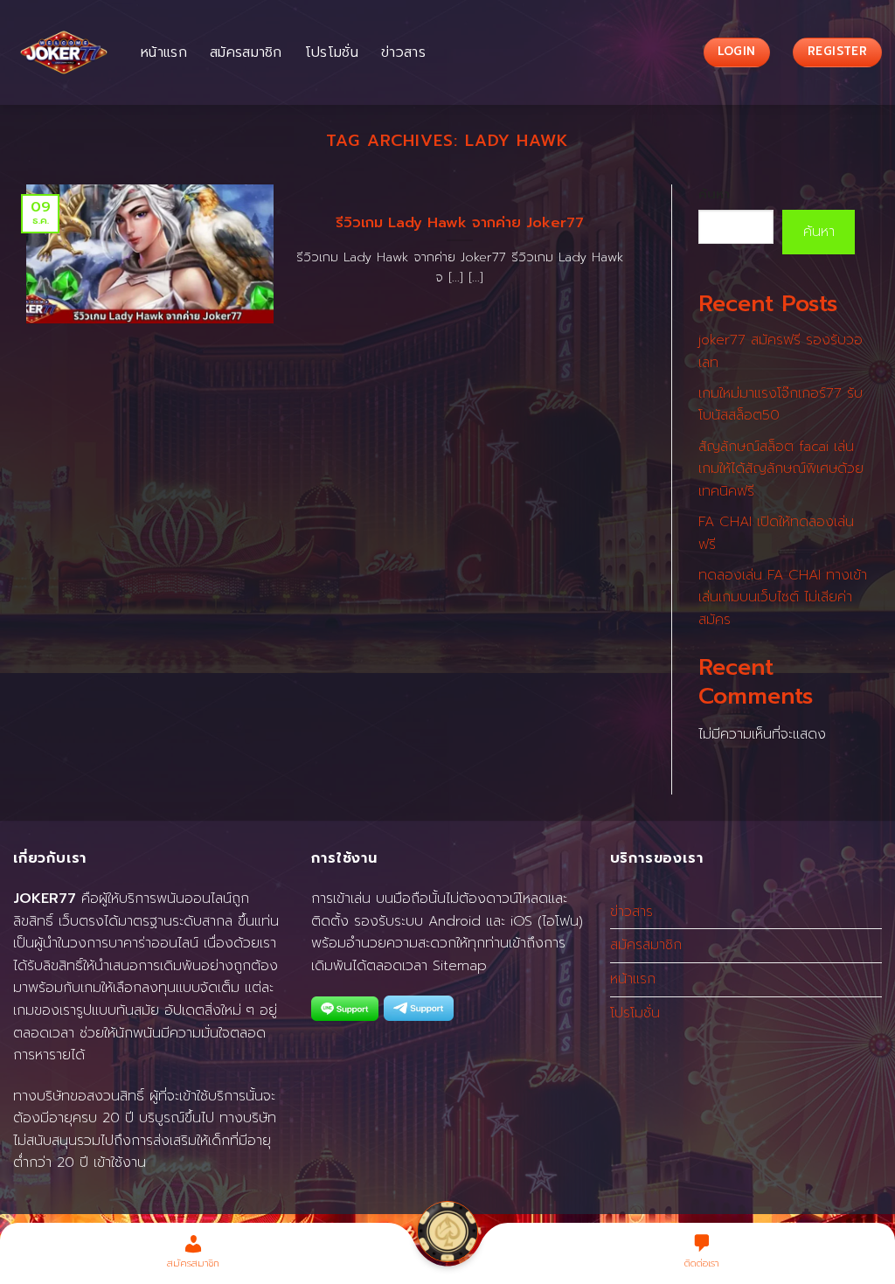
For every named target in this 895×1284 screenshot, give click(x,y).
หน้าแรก (164, 52)
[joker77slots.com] (63, 52)
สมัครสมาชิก (246, 52)
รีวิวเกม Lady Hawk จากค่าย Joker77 (460, 223)
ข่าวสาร (403, 52)
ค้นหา (714, 194)
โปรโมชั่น (331, 52)
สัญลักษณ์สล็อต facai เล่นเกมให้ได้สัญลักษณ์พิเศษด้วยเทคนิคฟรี (781, 469)
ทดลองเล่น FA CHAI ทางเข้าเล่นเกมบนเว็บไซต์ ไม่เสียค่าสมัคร (782, 597)
